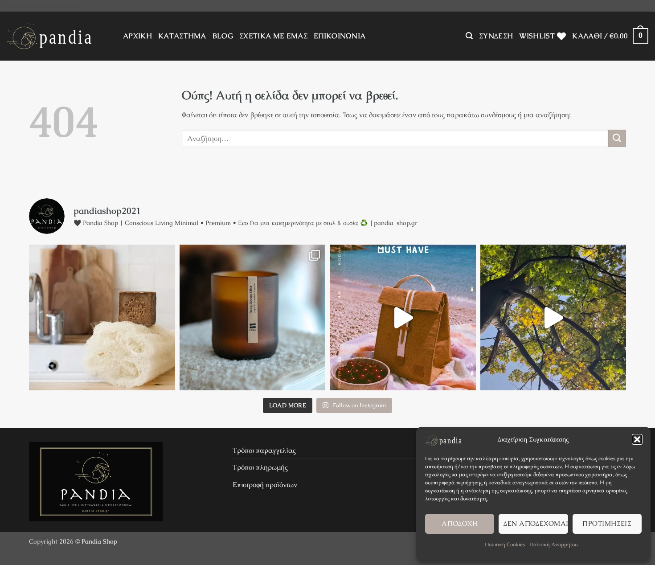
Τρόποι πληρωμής (260, 467)
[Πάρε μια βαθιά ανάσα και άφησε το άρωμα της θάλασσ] (253, 318)
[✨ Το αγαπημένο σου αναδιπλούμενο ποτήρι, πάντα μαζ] (553, 318)
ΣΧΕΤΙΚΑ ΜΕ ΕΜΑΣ (273, 36)
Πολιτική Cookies (505, 544)
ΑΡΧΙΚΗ (137, 36)
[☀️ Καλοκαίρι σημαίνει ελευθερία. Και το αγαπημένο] (403, 318)
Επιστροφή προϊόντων (265, 484)
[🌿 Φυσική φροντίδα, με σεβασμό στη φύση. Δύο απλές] (102, 318)
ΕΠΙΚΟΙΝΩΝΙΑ (340, 36)
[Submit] (617, 138)
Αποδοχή (460, 523)
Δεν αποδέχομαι (536, 523)
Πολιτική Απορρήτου (553, 544)
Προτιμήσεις (606, 523)
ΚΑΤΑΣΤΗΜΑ (182, 36)
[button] (637, 439)
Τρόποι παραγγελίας (264, 450)
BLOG (223, 36)
